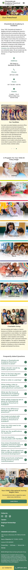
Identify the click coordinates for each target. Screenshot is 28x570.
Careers (3, 519)
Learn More (14, 501)
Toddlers (14, 196)
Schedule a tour (5, 48)
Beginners (14, 216)
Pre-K (14, 256)
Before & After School (14, 276)
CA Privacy (12, 545)
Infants (14, 176)
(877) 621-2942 (14, 75)
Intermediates (14, 236)
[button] (11, 148)
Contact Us (8, 568)
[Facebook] (10, 516)
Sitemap (3, 547)
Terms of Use (21, 545)
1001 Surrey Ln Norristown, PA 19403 (14, 64)
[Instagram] (6, 516)
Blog (2, 525)
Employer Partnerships (8, 522)
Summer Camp (14, 296)
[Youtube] (2, 516)
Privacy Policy (4, 545)
